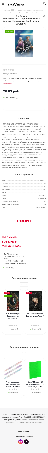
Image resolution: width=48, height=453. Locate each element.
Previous (22, 285)
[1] (4, 70)
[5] (13, 70)
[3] (9, 70)
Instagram (20, 441)
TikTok (26, 441)
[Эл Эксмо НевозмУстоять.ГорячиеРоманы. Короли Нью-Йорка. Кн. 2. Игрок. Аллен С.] (24, 44)
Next (26, 285)
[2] (6, 70)
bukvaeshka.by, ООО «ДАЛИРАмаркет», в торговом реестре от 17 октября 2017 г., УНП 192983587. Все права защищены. (24, 417)
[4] (11, 70)
